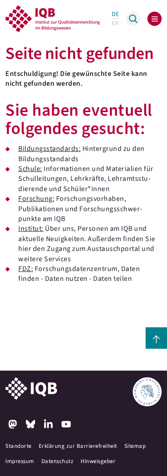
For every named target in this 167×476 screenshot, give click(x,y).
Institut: (31, 229)
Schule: (30, 169)
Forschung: (36, 199)
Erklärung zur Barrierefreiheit (78, 446)
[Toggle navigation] (154, 19)
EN (115, 23)
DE (115, 14)
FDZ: (25, 269)
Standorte (18, 446)
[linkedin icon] (48, 424)
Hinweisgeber (98, 461)
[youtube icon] (66, 424)
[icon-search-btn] (133, 19)
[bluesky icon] (30, 424)
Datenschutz (57, 461)
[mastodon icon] (12, 424)
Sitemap (135, 446)
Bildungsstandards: (49, 149)
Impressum (19, 461)
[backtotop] (156, 338)
